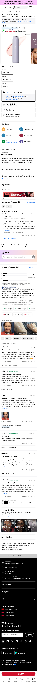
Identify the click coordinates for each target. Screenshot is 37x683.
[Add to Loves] (34, 66)
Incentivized (8, 333)
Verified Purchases (28, 338)
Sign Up (29, 635)
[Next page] (33, 502)
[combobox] (20, 7)
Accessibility (21, 662)
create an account (17, 96)
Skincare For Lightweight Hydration (12, 550)
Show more (5, 179)
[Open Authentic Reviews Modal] (18, 288)
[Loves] (30, 7)
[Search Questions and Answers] (3, 206)
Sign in (8, 96)
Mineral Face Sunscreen (23, 546)
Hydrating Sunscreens (8, 546)
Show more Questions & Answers (14, 245)
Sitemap (28, 662)
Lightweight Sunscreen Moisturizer (23, 544)
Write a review (31, 267)
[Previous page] (2, 502)
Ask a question (16, 19)
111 (30, 503)
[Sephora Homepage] (6, 7)
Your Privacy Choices (7, 664)
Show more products (11, 142)
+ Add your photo (7, 516)
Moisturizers (11, 12)
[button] (24, 28)
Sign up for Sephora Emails (10, 630)
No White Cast (27, 21)
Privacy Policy (5, 662)
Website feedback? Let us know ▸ (18, 556)
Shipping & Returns (12, 99)
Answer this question (10, 239)
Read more (7, 231)
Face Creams (19, 12)
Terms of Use (13, 662)
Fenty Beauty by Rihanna (10, 14)
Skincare (4, 12)
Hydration (20, 21)
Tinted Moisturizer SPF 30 (9, 548)
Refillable (4, 23)
